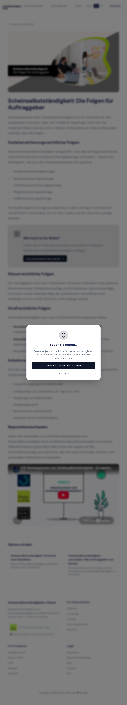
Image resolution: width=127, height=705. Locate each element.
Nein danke (63, 373)
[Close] (96, 329)
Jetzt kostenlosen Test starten (63, 365)
